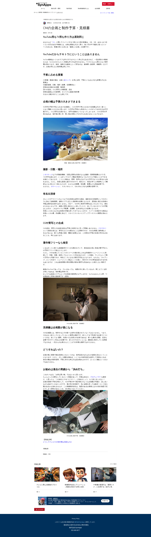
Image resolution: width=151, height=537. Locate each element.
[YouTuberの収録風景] (47, 474)
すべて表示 (113, 464)
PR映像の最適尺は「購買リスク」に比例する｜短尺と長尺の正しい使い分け (103, 486)
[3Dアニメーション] (75, 474)
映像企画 (45, 448)
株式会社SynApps (80, 522)
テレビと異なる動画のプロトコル (47, 486)
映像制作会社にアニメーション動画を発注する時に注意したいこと (75, 486)
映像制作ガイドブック (49, 12)
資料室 (40, 12)
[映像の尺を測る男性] (103, 474)
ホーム (35, 12)
